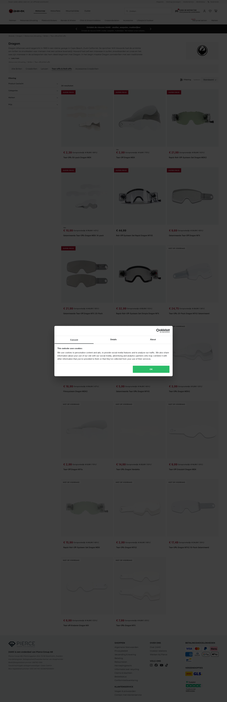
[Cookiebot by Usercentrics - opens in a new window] (158, 331)
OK (151, 369)
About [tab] (153, 339)
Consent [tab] (74, 340)
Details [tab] (113, 339)
